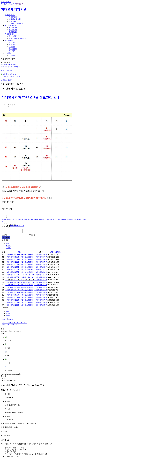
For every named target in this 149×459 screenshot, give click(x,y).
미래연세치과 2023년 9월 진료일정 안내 (19, 285)
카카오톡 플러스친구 (8, 4)
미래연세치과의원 (40, 254)
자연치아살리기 (10, 40)
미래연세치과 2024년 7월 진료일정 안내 (19, 259)
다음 (11, 319)
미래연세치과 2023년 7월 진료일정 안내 (19, 290)
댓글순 (8, 248)
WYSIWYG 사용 (17, 226)
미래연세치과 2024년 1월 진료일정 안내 (19, 272)
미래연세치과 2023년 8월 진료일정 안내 (19, 287)
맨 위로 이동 (20, 4)
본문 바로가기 (6, 2)
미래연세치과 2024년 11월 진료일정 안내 (19, 277)
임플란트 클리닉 (11, 34)
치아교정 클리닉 (11, 25)
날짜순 (8, 243)
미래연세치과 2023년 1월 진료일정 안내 (65, 219)
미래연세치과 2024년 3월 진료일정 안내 (19, 267)
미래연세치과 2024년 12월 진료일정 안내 (19, 275)
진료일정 (8, 53)
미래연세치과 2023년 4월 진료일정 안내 (19, 297)
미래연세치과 (10, 15)
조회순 (8, 246)
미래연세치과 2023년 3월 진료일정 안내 (23, 219)
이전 (3, 319)
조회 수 (58, 252)
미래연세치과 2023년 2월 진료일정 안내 (31, 97)
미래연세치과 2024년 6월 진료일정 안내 (19, 262)
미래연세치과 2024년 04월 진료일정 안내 (19, 282)
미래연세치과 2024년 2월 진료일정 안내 (19, 269)
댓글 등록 (5, 237)
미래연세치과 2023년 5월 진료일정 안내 (19, 295)
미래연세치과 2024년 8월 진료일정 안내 (19, 257)
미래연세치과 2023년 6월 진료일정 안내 (19, 292)
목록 (3, 221)
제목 (19, 252)
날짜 (51, 252)
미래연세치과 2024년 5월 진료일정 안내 (19, 264)
